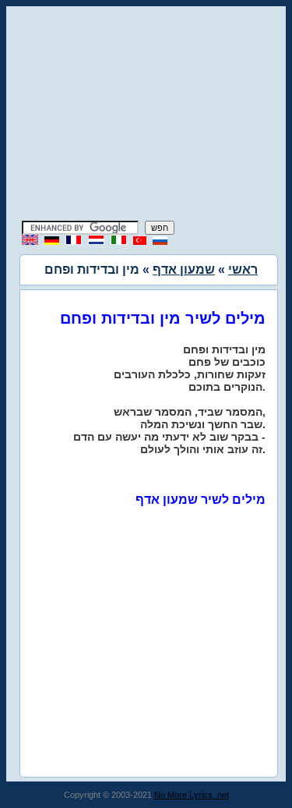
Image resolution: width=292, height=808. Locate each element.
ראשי (243, 269)
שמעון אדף (184, 269)
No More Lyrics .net (191, 794)
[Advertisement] (146, 115)
